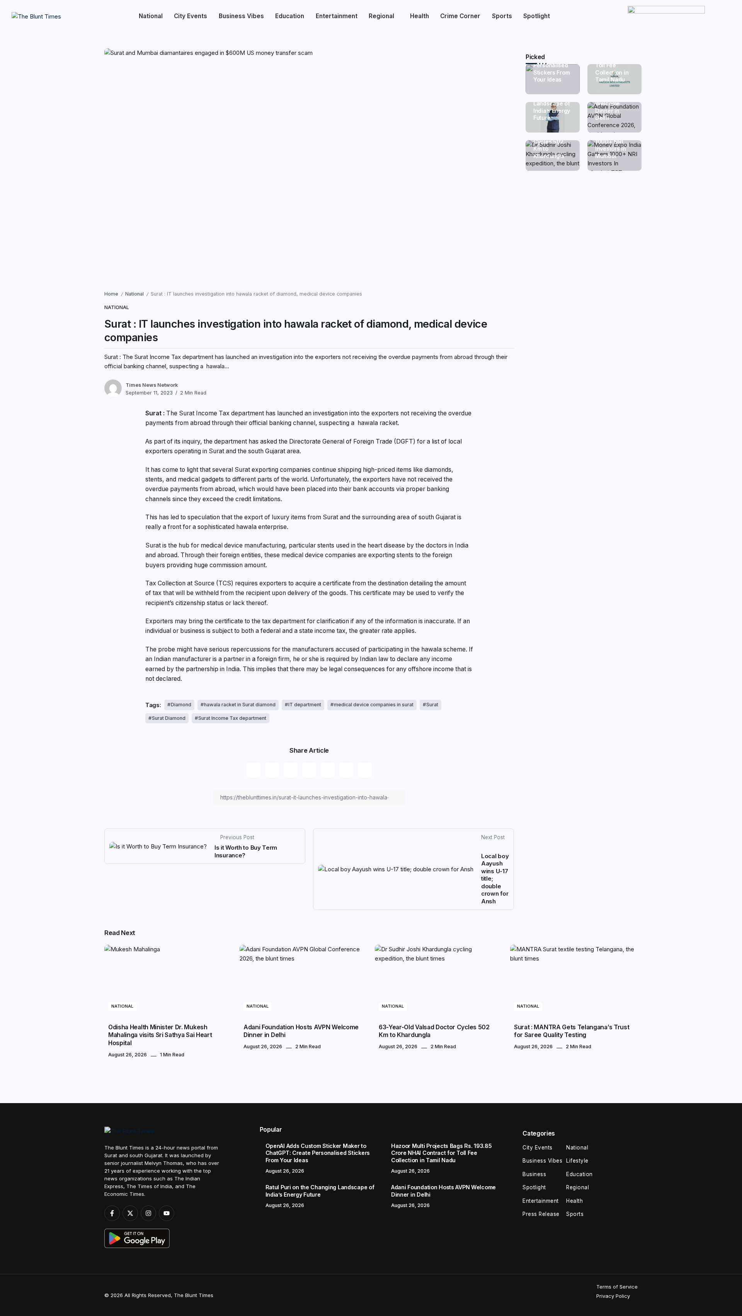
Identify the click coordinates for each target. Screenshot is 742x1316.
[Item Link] (168, 981)
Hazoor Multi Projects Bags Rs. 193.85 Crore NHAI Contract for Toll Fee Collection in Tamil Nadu (441, 1153)
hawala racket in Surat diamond (240, 704)
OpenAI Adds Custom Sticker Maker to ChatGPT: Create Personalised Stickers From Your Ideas (317, 1153)
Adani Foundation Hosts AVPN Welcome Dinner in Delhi (301, 1031)
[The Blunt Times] (36, 16)
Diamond (181, 704)
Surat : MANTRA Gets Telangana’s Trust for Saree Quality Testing (571, 1031)
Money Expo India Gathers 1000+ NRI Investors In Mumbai (613, 141)
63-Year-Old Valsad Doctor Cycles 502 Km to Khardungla (552, 141)
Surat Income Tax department (232, 718)
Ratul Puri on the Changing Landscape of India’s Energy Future (551, 103)
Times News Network (152, 385)
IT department (304, 704)
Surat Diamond (169, 718)
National (134, 294)
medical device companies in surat (374, 704)
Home (111, 294)
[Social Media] (112, 1213)
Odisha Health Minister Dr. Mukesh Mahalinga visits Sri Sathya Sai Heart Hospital (160, 1035)
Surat (432, 704)
